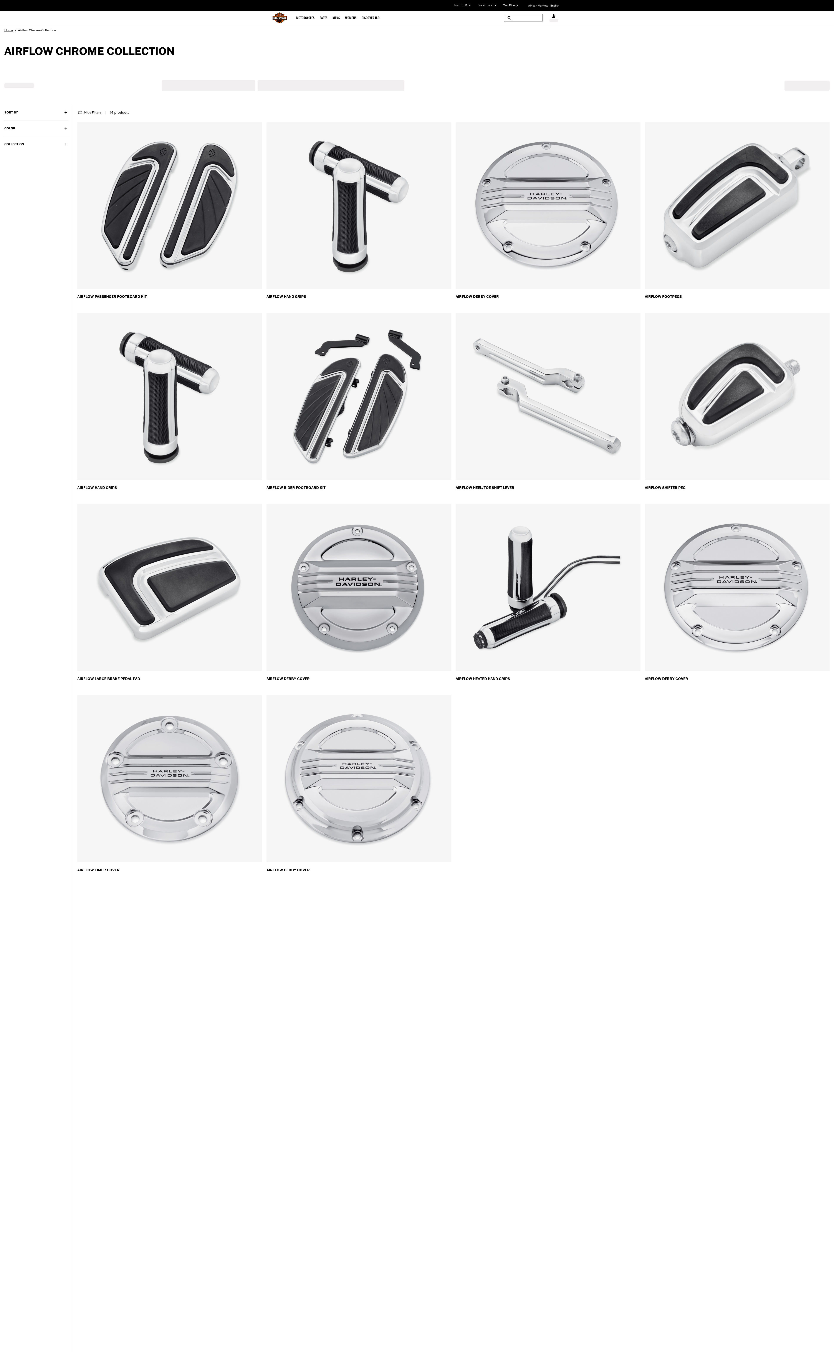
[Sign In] (553, 18)
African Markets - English (543, 5)
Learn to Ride (462, 5)
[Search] (523, 18)
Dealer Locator (487, 5)
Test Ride (509, 5)
